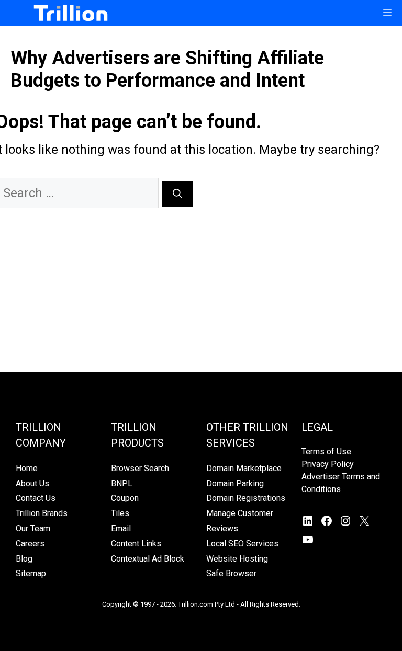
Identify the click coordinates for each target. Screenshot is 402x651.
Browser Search (140, 468)
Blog (24, 559)
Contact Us (35, 498)
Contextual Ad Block (147, 559)
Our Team (33, 528)
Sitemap (31, 573)
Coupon (125, 498)
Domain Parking (235, 483)
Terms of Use (326, 451)
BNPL (121, 483)
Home (27, 468)
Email (121, 528)
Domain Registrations (245, 498)
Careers (30, 544)
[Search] (177, 194)
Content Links (136, 544)
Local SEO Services (242, 544)
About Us (32, 483)
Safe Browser (231, 573)
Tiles (120, 513)
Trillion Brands (42, 513)
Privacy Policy (328, 464)
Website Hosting (237, 559)
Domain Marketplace (244, 468)
